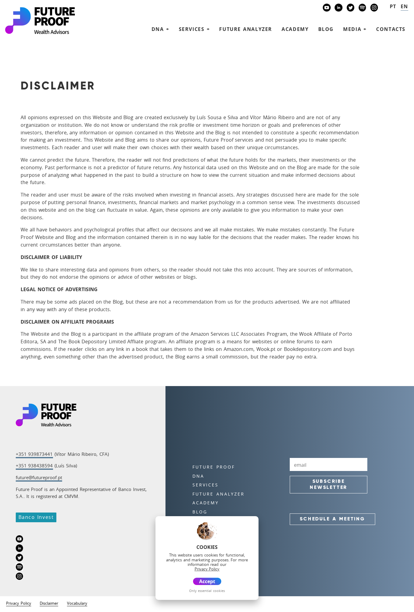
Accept (207, 581)
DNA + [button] (160, 29)
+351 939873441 (34, 454)
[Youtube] (327, 8)
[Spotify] (362, 8)
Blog (326, 29)
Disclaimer (49, 603)
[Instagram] (374, 8)
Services (205, 485)
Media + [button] (355, 29)
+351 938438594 (34, 465)
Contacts (391, 29)
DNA (198, 476)
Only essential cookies (207, 590)
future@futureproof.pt (39, 477)
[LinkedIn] (338, 8)
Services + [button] (194, 29)
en (404, 6)
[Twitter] (351, 8)
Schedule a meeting (332, 519)
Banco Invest (36, 517)
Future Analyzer (245, 29)
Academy (295, 29)
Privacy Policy (18, 603)
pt (393, 6)
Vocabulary (77, 603)
